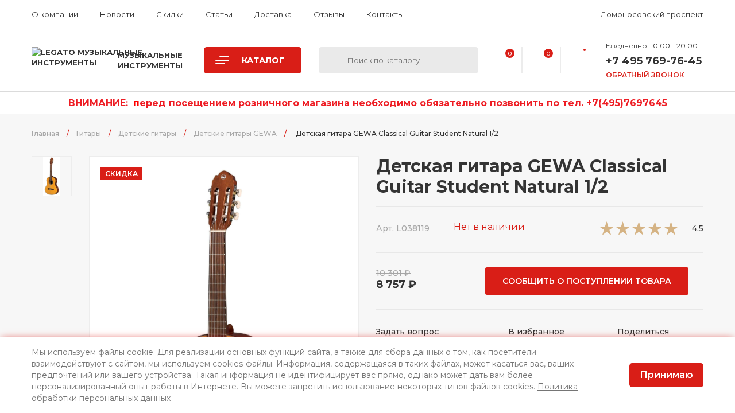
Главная (45, 133)
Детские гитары (147, 133)
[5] (671, 232)
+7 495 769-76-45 (654, 60)
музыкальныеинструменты (150, 60)
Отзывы (329, 14)
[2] (623, 232)
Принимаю (666, 374)
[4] (655, 232)
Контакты (385, 14)
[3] (639, 232)
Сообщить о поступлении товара (586, 281)
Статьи (219, 14)
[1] (606, 232)
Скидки (170, 14)
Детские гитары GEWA (235, 133)
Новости (117, 14)
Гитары (88, 133)
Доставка (273, 14)
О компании (55, 14)
